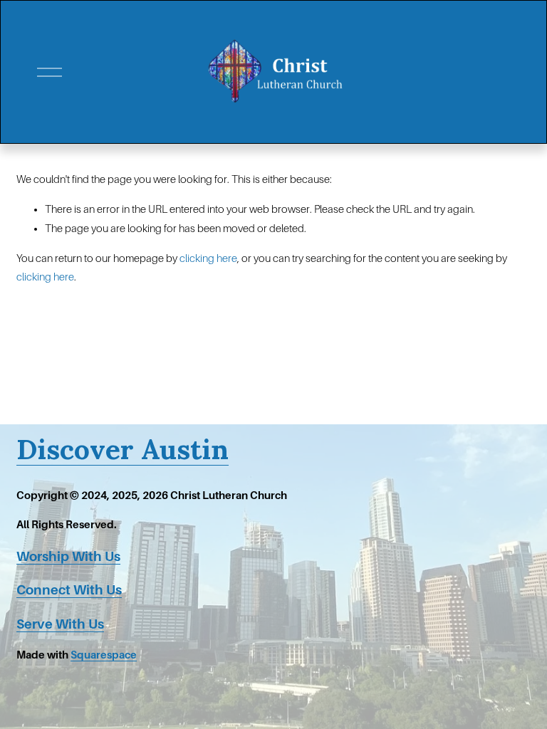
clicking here (208, 258)
